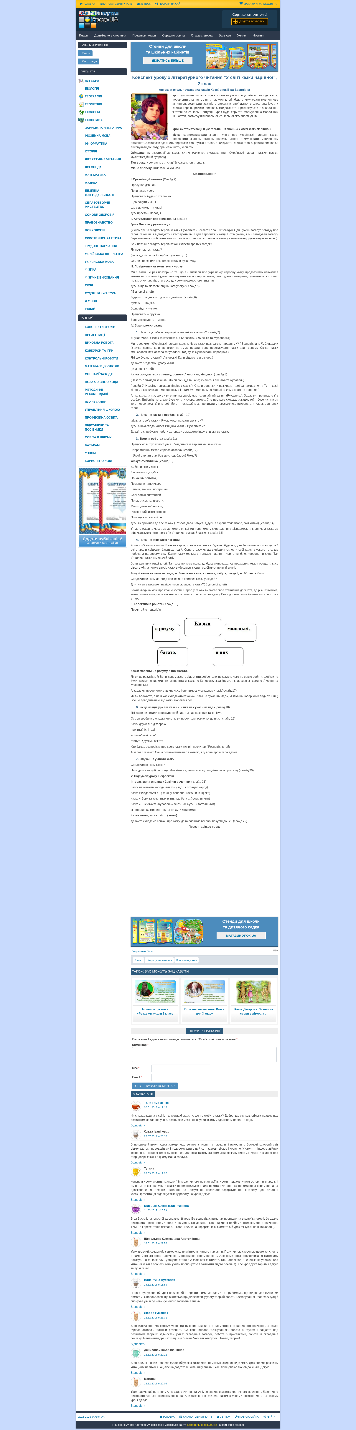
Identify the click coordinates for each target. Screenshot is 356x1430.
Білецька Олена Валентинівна (166, 1205)
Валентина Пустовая (159, 1279)
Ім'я (135, 1068)
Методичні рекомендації (96, 391)
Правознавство (99, 222)
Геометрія (93, 104)
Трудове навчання (101, 246)
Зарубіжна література (103, 127)
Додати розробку (251, 21)
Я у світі (91, 301)
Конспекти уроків (186, 960)
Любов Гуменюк (156, 1312)
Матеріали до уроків (102, 366)
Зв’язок (145, 3)
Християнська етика (103, 238)
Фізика (90, 269)
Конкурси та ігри (99, 350)
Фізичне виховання (102, 277)
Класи (83, 36)
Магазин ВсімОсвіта (260, 3)
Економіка (94, 120)
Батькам (225, 36)
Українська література (104, 254)
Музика (91, 182)
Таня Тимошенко (156, 1102)
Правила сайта (248, 1416)
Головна (89, 3)
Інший (90, 308)
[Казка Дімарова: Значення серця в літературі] (253, 991)
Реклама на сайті (170, 3)
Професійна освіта (101, 417)
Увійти (270, 1416)
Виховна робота (99, 342)
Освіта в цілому (98, 437)
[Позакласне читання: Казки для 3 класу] (204, 991)
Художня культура (100, 293)
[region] (241, 57)
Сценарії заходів (99, 374)
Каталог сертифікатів (117, 3)
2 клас (138, 960)
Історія (91, 151)
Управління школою (102, 409)
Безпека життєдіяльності (99, 192)
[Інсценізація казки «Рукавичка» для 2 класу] (155, 991)
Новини (258, 36)
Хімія (89, 285)
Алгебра (92, 80)
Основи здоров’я (100, 214)
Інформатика (96, 143)
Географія (93, 96)
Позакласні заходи (101, 382)
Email (137, 1077)
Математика (95, 175)
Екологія (92, 112)
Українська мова (99, 261)
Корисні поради (98, 460)
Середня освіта (173, 36)
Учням (241, 36)
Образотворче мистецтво (97, 204)
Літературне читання (159, 960)
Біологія (92, 88)
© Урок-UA (91, 1416)
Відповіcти (138, 1125)
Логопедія (93, 167)
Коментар (140, 1044)
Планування (95, 401)
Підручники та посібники (97, 427)
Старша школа (201, 36)
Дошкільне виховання (110, 36)
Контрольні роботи (101, 358)
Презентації (95, 335)
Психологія (95, 230)
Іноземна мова (98, 135)
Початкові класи (144, 36)
